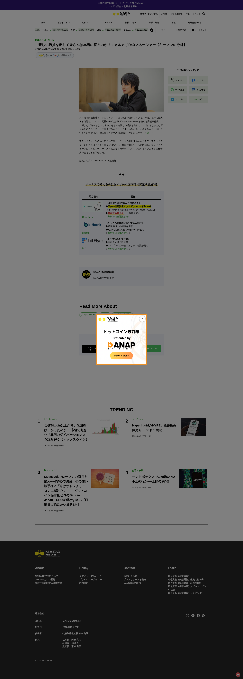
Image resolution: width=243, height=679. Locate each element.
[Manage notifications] (238, 674)
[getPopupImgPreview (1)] (121, 339)
